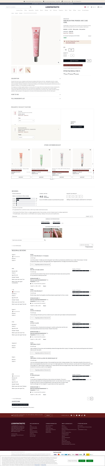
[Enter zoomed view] (58, 62)
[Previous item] (12, 164)
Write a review (75, 29)
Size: (64, 47)
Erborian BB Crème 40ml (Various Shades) (82, 168)
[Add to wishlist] (89, 60)
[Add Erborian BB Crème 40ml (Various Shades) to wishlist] (90, 149)
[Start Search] (30, 7)
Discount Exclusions (33, 428)
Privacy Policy (37, 464)
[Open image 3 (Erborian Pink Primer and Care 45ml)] (28, 70)
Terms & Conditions (49, 425)
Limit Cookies (82, 460)
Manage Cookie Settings (72, 460)
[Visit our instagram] (76, 415)
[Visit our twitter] (74, 415)
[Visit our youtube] (79, 415)
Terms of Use (43, 464)
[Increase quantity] (72, 55)
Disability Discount (65, 433)
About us (63, 425)
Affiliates (63, 436)
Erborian (20, 13)
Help (31, 425)
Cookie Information (49, 428)
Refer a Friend (64, 440)
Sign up (48, 415)
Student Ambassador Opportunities (68, 444)
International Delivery (34, 432)
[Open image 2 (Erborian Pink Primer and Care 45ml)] (21, 70)
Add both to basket (77, 126)
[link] (93, 7)
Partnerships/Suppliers (66, 437)
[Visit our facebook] (71, 415)
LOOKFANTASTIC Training (82, 429)
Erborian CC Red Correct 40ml (38, 168)
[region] (52, 461)
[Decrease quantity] (65, 55)
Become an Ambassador (66, 442)
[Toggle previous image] (12, 40)
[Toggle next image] (60, 40)
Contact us (32, 433)
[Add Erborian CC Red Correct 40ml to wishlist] (49, 149)
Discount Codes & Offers (66, 432)
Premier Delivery (33, 434)
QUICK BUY (21, 177)
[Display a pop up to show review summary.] (19, 172)
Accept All (89, 460)
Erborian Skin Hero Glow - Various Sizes (20, 168)
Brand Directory (65, 428)
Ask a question (82, 29)
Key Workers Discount (66, 441)
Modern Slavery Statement (51, 429)
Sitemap (63, 438)
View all (89, 35)
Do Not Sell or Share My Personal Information (17, 435)
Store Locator (80, 425)
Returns (31, 429)
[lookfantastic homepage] (52, 7)
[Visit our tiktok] (82, 415)
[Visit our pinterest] (84, 415)
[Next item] (93, 164)
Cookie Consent (14, 433)
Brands (16, 13)
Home (13, 13)
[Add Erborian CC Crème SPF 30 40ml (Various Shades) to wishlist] (70, 149)
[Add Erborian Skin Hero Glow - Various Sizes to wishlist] (29, 149)
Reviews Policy (48, 432)
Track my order (32, 436)
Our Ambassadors (65, 434)
